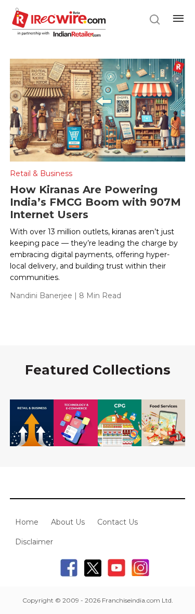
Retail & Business (41, 173)
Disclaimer (34, 541)
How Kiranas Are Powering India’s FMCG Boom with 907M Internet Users (95, 202)
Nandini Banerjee (41, 295)
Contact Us (117, 522)
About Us (68, 522)
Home (26, 522)
